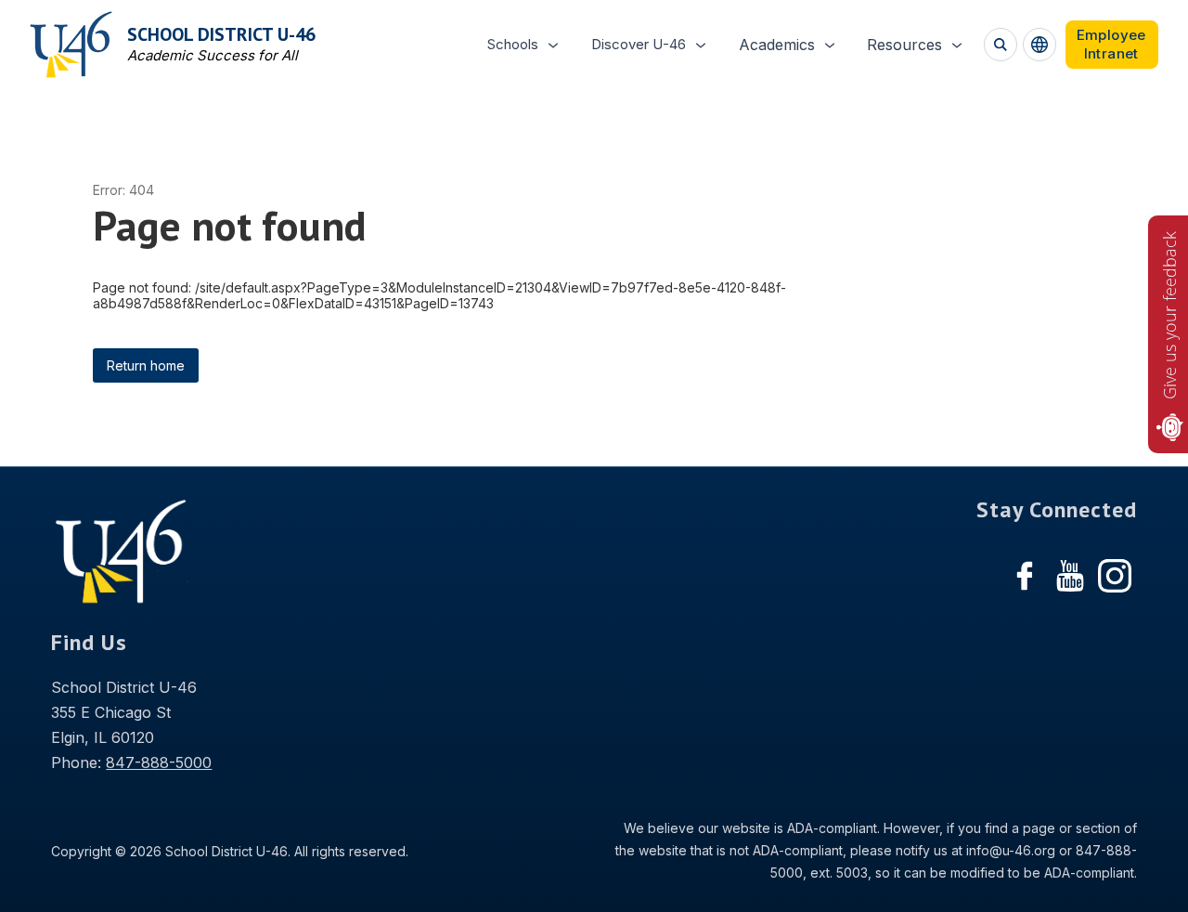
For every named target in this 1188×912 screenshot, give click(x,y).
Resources (904, 44)
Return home (146, 365)
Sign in (1111, 44)
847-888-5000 (159, 762)
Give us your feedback (1169, 315)
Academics (777, 44)
